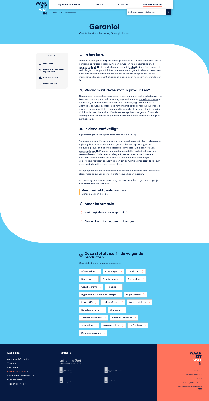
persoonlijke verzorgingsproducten (97, 63)
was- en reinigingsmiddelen (136, 63)
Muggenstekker (138, 302)
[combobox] (146, 12)
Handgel (112, 287)
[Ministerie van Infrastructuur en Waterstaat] (115, 382)
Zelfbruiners (136, 325)
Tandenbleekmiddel (92, 317)
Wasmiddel (87, 325)
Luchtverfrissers (111, 302)
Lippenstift (87, 302)
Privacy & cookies (193, 374)
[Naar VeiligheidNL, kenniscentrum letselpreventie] (70, 362)
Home (54, 12)
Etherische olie (110, 279)
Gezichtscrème (89, 287)
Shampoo (115, 310)
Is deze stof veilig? (51, 77)
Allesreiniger (111, 271)
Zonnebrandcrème (91, 333)
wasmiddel (84, 105)
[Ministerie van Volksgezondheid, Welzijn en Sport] (70, 382)
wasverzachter (101, 105)
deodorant (84, 102)
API (198, 378)
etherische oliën (152, 109)
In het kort (48, 64)
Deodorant (134, 271)
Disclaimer (196, 371)
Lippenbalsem (133, 294)
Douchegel (87, 279)
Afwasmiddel (88, 271)
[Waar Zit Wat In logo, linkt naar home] (42, 8)
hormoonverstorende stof (147, 76)
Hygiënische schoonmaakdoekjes (99, 294)
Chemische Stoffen (68, 12)
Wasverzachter (111, 325)
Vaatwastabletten (122, 317)
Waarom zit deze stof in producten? (53, 71)
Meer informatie (50, 84)
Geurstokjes (134, 279)
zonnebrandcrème (148, 99)
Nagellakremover (90, 310)
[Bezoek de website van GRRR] (200, 389)
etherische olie (113, 170)
